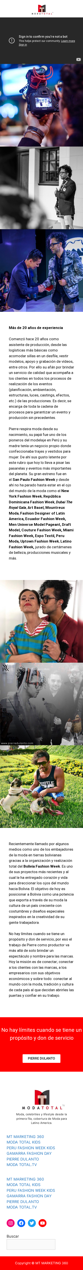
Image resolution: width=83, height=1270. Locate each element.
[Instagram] (11, 1223)
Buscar (13, 1236)
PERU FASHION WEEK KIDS (31, 1148)
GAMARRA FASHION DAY (29, 1153)
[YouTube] (42, 1223)
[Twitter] (32, 1223)
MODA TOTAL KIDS (24, 1142)
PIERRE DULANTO (23, 1159)
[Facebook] (21, 1223)
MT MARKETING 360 (25, 1136)
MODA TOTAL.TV (22, 1164)
